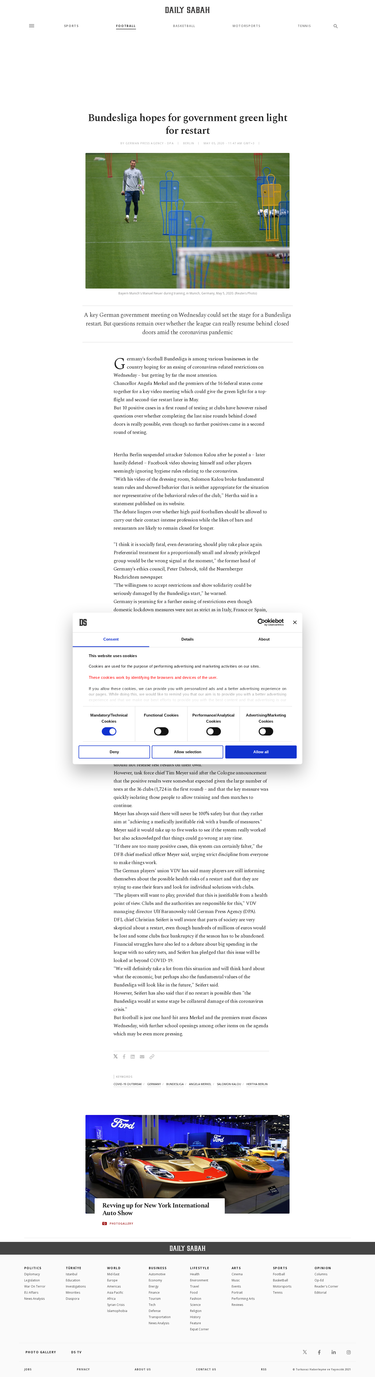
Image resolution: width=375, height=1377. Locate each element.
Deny (114, 752)
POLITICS (33, 1268)
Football (126, 26)
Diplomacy (32, 1274)
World (114, 1268)
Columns (321, 1274)
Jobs (28, 1369)
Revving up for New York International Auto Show (155, 1209)
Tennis (304, 26)
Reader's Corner (326, 1286)
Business (158, 1268)
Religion (196, 1311)
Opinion (323, 1268)
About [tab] (264, 639)
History (195, 1317)
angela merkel (200, 1084)
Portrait (237, 1292)
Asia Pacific (115, 1292)
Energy (153, 1286)
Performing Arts (243, 1298)
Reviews (237, 1305)
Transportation (160, 1317)
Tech (152, 1305)
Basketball (184, 26)
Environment (199, 1280)
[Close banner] (295, 622)
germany (154, 1084)
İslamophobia (117, 1311)
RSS (264, 1369)
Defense (155, 1311)
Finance (154, 1292)
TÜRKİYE (74, 1268)
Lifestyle (199, 1268)
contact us (206, 1369)
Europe (112, 1280)
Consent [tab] (111, 639)
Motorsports (246, 26)
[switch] (161, 732)
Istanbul (71, 1274)
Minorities (73, 1292)
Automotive (157, 1274)
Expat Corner (199, 1329)
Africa (111, 1298)
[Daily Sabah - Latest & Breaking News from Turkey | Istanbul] (187, 10)
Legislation (32, 1280)
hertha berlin (257, 1084)
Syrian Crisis (115, 1305)
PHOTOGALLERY (121, 1223)
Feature (195, 1323)
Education (73, 1280)
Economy (155, 1280)
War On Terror (34, 1286)
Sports (71, 26)
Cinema (237, 1274)
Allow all (261, 752)
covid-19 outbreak (128, 1084)
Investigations (76, 1286)
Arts (236, 1268)
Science (195, 1305)
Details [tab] (187, 639)
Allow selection (187, 752)
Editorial (321, 1292)
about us (143, 1369)
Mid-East (113, 1274)
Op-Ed (319, 1280)
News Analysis (34, 1298)
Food (194, 1292)
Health (194, 1274)
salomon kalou (229, 1084)
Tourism (155, 1298)
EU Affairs (31, 1292)
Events (236, 1286)
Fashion (195, 1298)
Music (236, 1280)
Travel (194, 1286)
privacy (83, 1369)
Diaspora (72, 1298)
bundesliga (175, 1084)
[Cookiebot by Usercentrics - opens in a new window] (261, 622)
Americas (114, 1286)
